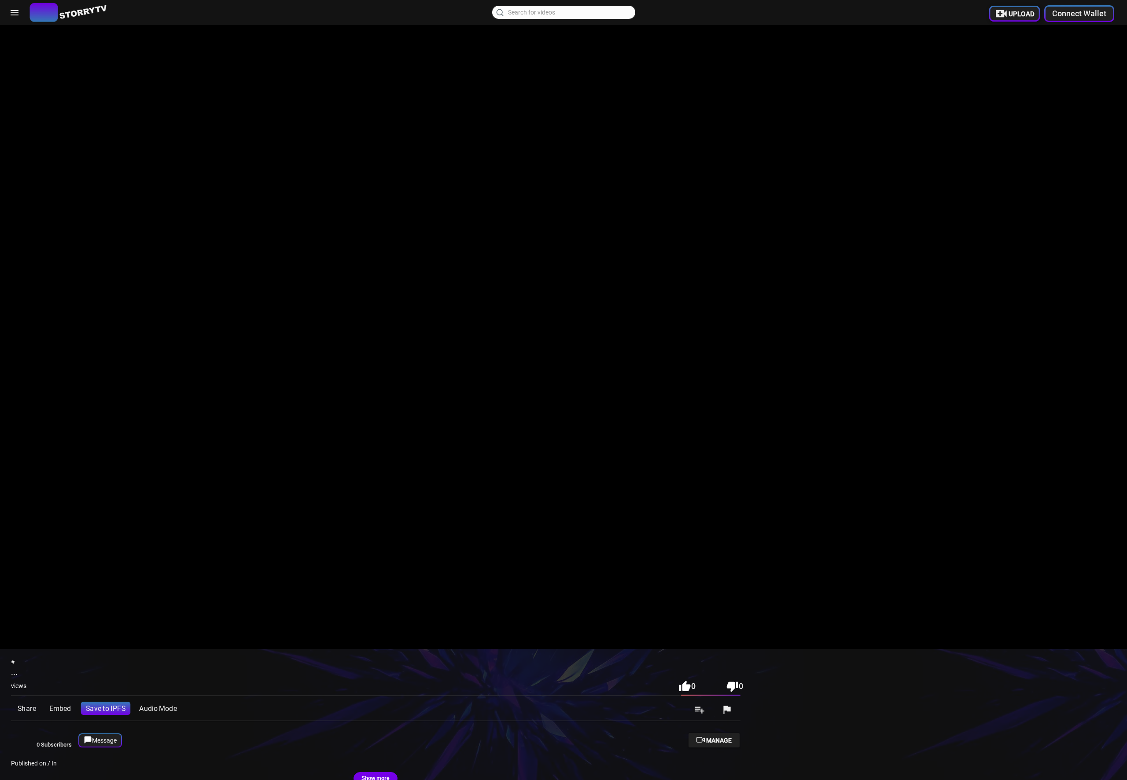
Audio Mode (158, 708)
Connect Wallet (1079, 13)
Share (27, 708)
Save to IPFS (105, 708)
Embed (60, 708)
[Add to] (699, 710)
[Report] (727, 710)
